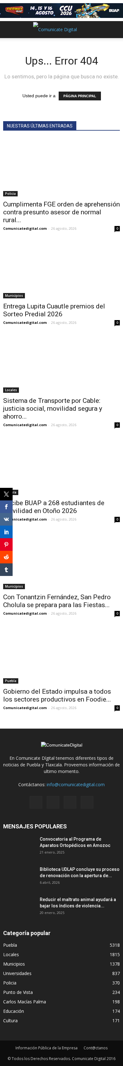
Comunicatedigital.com (25, 228)
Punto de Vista (18, 992)
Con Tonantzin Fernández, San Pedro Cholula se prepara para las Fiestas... (57, 601)
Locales (11, 390)
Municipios (14, 295)
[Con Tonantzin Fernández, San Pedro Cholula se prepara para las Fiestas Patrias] (61, 560)
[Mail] (53, 802)
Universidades (17, 973)
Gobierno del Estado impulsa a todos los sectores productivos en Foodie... (57, 695)
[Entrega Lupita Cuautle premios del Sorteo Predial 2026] (61, 270)
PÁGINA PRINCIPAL (79, 96)
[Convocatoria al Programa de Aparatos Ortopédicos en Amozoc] (19, 847)
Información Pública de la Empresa (46, 1048)
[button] (114, 29)
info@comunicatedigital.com (76, 784)
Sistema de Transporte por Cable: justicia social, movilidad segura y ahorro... (52, 408)
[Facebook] (36, 802)
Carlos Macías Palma (24, 1002)
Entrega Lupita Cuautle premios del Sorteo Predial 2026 (54, 310)
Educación (13, 1011)
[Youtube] (87, 802)
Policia (10, 193)
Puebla (10, 681)
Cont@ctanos (96, 1048)
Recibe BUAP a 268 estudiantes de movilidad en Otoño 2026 (53, 507)
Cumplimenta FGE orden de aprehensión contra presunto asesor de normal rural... (61, 212)
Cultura (10, 1021)
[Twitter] (70, 802)
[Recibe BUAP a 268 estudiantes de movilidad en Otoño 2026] (61, 466)
